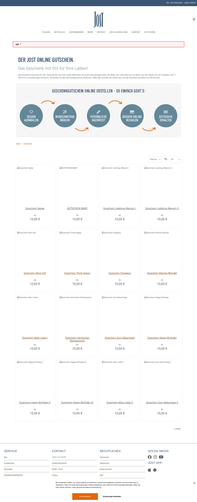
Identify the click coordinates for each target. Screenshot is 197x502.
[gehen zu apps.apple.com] (150, 471)
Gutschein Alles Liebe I (35, 337)
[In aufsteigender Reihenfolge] (165, 159)
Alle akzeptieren (85, 496)
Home (18, 143)
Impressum (104, 457)
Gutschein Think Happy (77, 273)
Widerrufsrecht (106, 469)
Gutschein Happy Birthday (162, 337)
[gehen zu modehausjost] (150, 458)
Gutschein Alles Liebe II (120, 402)
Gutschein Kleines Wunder (162, 273)
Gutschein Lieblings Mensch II (162, 208)
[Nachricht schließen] (20, 44)
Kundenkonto (9, 463)
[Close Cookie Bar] (194, 483)
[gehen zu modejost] (155, 458)
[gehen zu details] (155, 471)
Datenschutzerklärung (93, 487)
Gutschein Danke (34, 208)
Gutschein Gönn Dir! (35, 273)
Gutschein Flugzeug (120, 273)
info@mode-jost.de (59, 463)
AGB (101, 475)
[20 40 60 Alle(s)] (175, 159)
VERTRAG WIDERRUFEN (13, 475)
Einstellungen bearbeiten (112, 496)
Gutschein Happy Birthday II (35, 402)
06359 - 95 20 (57, 469)
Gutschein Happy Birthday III (77, 402)
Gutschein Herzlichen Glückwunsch (77, 339)
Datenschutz (104, 463)
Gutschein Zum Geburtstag (120, 337)
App (5, 457)
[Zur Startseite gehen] (98, 19)
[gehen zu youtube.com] (162, 458)
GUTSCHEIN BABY (77, 208)
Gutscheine (27, 143)
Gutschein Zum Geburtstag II (162, 402)
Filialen (55, 475)
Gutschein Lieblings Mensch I (119, 208)
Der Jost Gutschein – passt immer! (181, 2)
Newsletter (8, 469)
